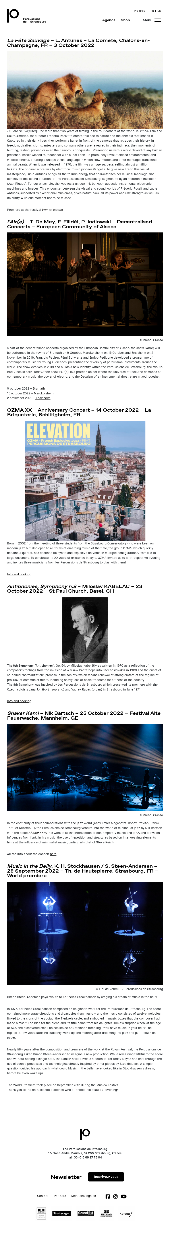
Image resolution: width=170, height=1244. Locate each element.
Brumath (39, 388)
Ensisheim (42, 398)
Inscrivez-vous (106, 1176)
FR (152, 11)
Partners (60, 1196)
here (53, 854)
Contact (42, 1196)
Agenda (109, 20)
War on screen (52, 210)
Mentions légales (83, 1196)
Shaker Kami (37, 833)
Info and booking (19, 574)
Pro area (139, 11)
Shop (125, 20)
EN (159, 11)
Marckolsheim (44, 393)
